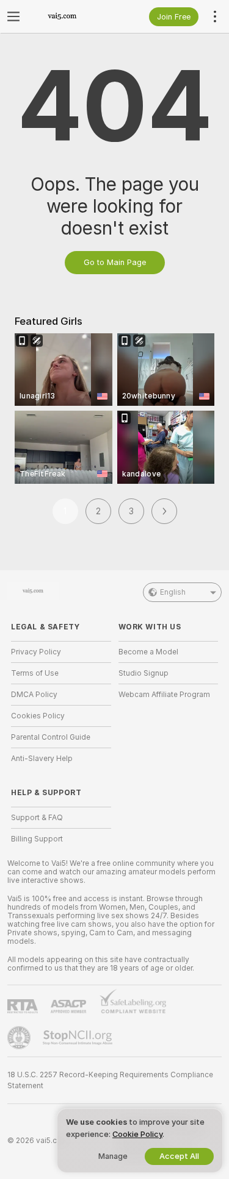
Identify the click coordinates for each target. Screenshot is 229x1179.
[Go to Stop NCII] (79, 1037)
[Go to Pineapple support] (20, 1037)
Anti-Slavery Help (42, 758)
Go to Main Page (115, 262)
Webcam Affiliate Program (164, 694)
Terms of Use (35, 673)
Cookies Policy (38, 716)
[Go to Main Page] (71, 16)
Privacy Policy (36, 652)
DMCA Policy (34, 694)
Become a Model (148, 652)
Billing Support (37, 839)
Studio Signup (143, 673)
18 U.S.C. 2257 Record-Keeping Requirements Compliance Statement (110, 1080)
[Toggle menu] (13, 16)
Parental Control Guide (50, 737)
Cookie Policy (137, 1134)
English (173, 592)
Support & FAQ (37, 817)
